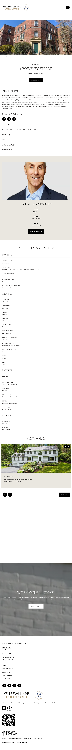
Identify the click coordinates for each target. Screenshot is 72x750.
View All (65, 495)
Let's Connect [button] (36, 606)
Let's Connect (7, 678)
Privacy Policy (21, 742)
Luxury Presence (35, 738)
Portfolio (6, 672)
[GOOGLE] (9, 685)
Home (4, 665)
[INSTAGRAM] (19, 685)
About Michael (7, 669)
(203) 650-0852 (36, 219)
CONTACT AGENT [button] (36, 231)
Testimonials (7, 675)
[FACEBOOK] (4, 685)
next (10, 495)
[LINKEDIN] (14, 685)
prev (5, 495)
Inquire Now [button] (36, 80)
